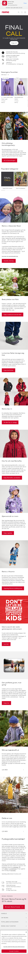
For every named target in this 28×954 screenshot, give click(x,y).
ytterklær (15, 867)
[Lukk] (1, 3)
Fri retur (14, 7)
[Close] (26, 932)
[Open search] (18, 12)
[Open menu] (25, 12)
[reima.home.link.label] (5, 12)
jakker (6, 869)
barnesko (13, 870)
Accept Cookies (14, 951)
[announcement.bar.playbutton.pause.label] (25, 8)
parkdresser (13, 869)
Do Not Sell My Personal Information (14, 946)
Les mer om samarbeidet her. (10, 256)
